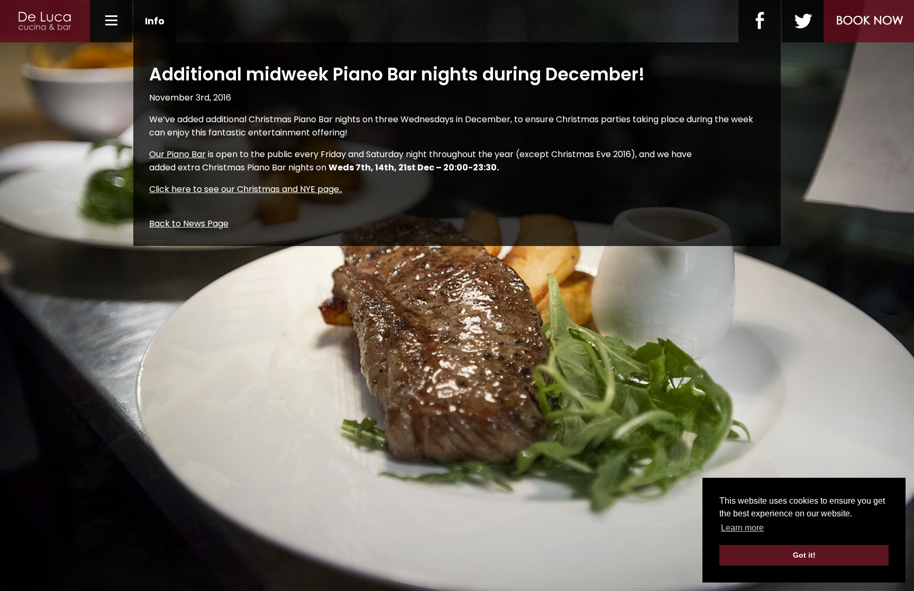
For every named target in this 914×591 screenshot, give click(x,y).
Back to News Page (189, 223)
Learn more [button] (742, 527)
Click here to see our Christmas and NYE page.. (245, 189)
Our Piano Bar (177, 154)
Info (154, 21)
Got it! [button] (804, 555)
